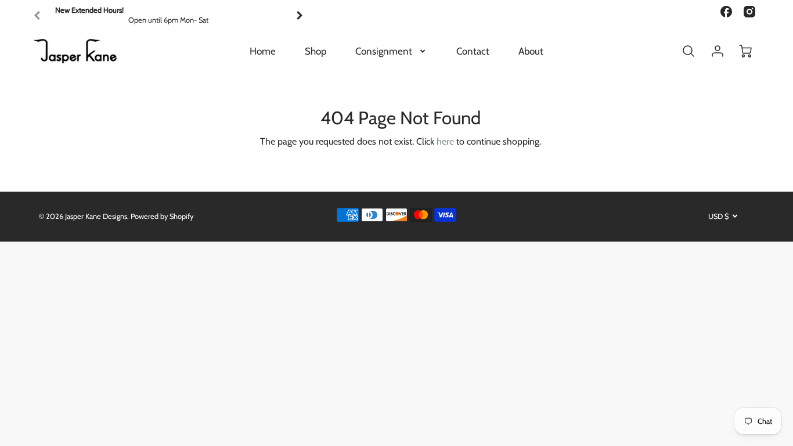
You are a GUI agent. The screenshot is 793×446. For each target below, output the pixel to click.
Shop (315, 51)
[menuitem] (263, 51)
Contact (472, 51)
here (445, 141)
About (530, 51)
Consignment (383, 51)
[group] (168, 15)
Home (263, 51)
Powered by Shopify (162, 216)
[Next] (298, 15)
